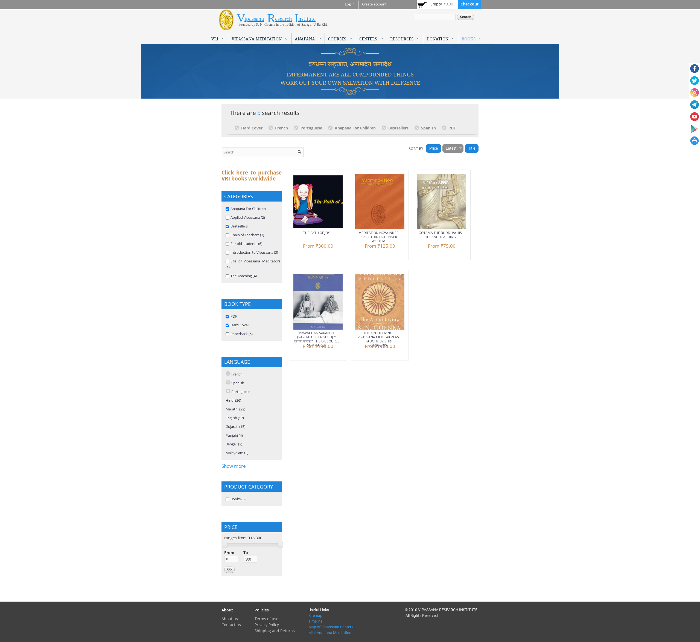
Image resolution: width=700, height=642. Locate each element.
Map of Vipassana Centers (330, 627)
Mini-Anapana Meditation (329, 633)
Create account (374, 4)
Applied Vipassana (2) (248, 217)
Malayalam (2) (237, 452)
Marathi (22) (235, 409)
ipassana (254, 19)
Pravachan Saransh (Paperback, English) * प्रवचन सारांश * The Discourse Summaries (316, 339)
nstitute (307, 19)
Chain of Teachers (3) (247, 234)
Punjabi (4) (234, 435)
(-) (237, 127)
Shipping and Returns (275, 630)
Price (433, 148)
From (229, 552)
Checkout (469, 4)
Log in (350, 4)
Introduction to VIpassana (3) (254, 252)
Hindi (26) (233, 400)
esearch (283, 19)
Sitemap (315, 615)
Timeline (315, 621)
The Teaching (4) (244, 275)
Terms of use (266, 618)
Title (471, 148)
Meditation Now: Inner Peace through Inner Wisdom (378, 237)
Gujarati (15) (235, 426)
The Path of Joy (316, 233)
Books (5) (238, 498)
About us (229, 618)
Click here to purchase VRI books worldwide (251, 175)
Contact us (231, 624)
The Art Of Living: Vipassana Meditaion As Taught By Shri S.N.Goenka (378, 339)
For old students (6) (246, 243)
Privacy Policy (267, 624)
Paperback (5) (242, 333)
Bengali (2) (234, 444)
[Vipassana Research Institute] (226, 27)
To (245, 552)
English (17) (235, 417)
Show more (233, 466)
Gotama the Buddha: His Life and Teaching (440, 235)
